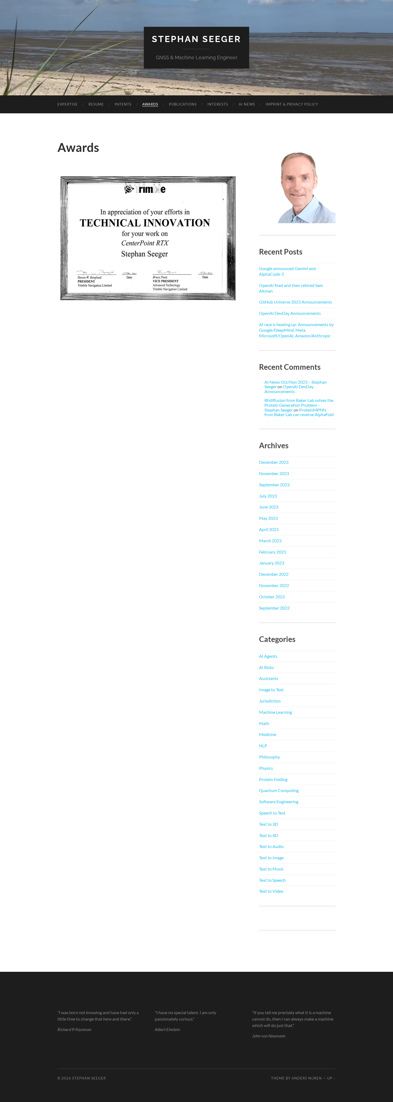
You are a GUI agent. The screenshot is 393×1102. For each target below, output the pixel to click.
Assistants (268, 678)
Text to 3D (268, 824)
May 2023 (268, 518)
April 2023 (269, 529)
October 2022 (272, 596)
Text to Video (271, 891)
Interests (217, 104)
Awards (150, 104)
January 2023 (271, 562)
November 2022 (274, 585)
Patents (123, 104)
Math (264, 723)
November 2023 (274, 473)
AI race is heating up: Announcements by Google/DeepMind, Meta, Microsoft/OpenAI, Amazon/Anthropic (296, 330)
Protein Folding (273, 779)
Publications (183, 104)
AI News (247, 104)
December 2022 (273, 574)
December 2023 (273, 462)
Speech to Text (272, 812)
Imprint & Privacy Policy (292, 104)
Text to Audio (271, 846)
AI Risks (266, 667)
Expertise (67, 104)
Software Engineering (278, 801)
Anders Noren (307, 1078)
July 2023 (268, 495)
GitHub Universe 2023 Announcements (295, 301)
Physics (266, 768)
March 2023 (270, 540)
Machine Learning (275, 712)
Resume (96, 104)
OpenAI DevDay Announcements (290, 313)
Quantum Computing (279, 790)
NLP (263, 745)
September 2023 (274, 484)
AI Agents (268, 656)
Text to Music (271, 868)
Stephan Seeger (196, 39)
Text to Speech (272, 880)
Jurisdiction (270, 700)
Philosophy (269, 756)
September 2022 (274, 607)
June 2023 (268, 506)
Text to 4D (268, 835)
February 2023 (272, 551)
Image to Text (271, 689)
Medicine (267, 734)
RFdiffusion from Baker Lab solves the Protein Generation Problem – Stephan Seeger (298, 405)
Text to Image (271, 857)
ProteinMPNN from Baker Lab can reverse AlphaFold (299, 412)
